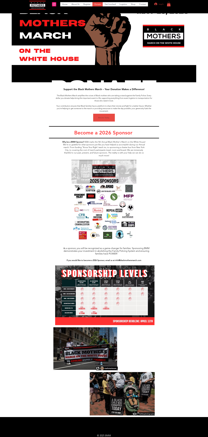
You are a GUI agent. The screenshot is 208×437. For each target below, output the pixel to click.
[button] (75, 4)
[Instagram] (54, 4)
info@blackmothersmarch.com (128, 260)
